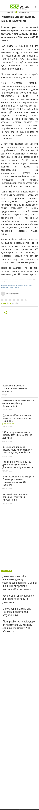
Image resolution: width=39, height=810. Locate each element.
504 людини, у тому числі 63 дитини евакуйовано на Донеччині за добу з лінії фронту (19, 464)
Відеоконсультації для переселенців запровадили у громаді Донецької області (17, 450)
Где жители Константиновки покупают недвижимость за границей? (16, 418)
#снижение (19, 286)
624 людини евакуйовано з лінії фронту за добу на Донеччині (18, 599)
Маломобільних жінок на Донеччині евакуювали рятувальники (15, 497)
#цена (26, 286)
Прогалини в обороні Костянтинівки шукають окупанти (14, 388)
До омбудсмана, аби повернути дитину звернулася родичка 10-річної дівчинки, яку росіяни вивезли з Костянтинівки (19, 582)
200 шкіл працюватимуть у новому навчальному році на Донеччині (17, 435)
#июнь (12, 288)
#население (4, 288)
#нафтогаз (11, 286)
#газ (30, 286)
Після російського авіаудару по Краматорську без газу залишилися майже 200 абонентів (18, 480)
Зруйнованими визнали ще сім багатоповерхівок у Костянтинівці (18, 403)
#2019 (17, 288)
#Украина (4, 286)
